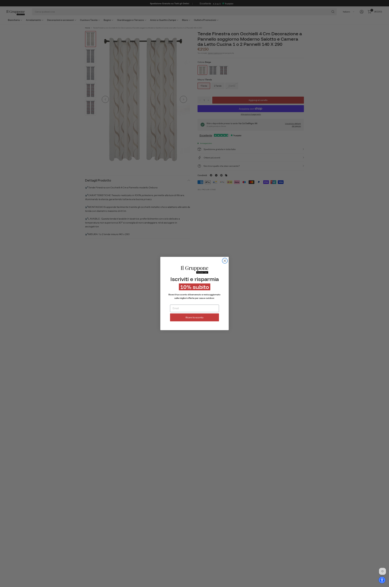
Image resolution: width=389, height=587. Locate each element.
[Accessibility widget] (382, 580)
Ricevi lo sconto (194, 317)
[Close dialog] (224, 260)
